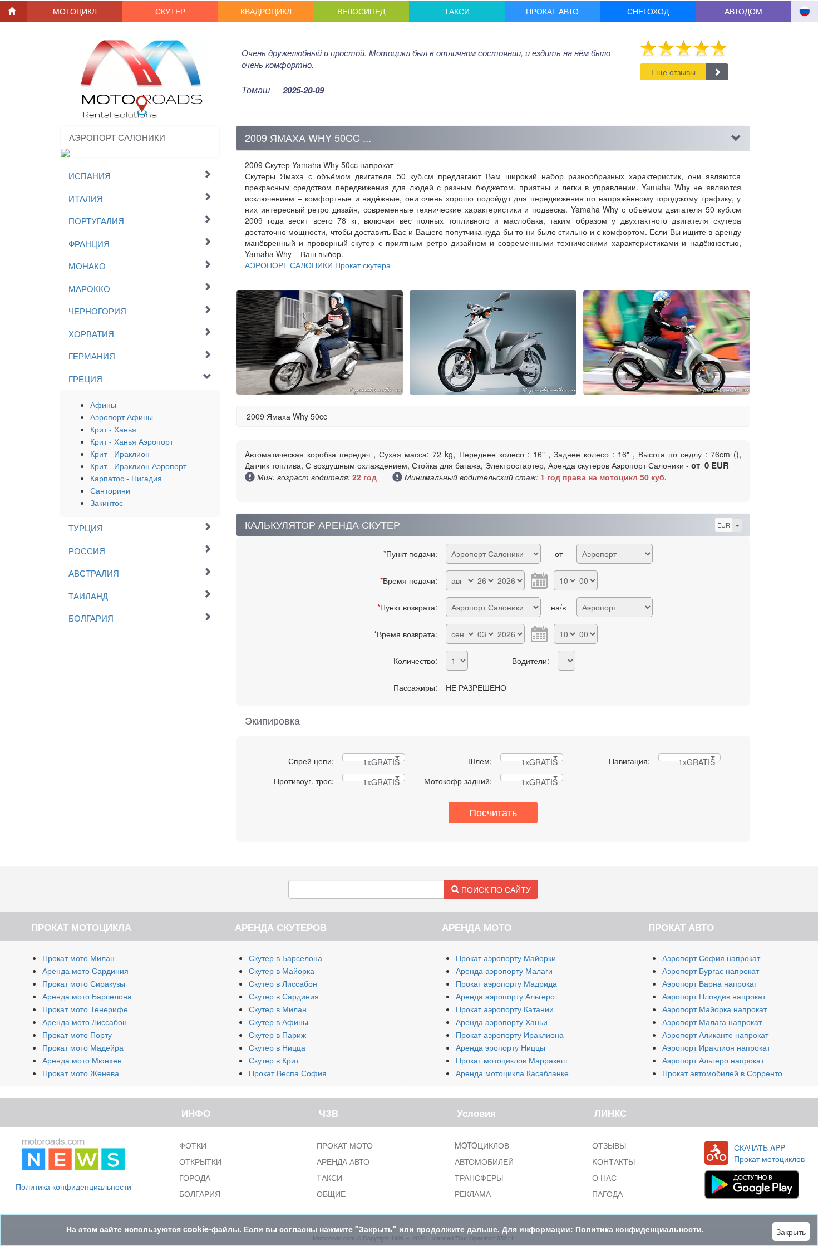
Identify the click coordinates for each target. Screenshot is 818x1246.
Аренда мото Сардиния (85, 970)
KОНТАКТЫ (613, 1161)
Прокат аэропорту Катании (505, 1008)
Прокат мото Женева (80, 1072)
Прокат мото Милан (78, 957)
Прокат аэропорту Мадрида (506, 983)
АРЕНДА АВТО (343, 1161)
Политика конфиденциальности (73, 1186)
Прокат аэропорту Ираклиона (510, 1034)
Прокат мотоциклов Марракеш (511, 1060)
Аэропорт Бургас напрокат (710, 970)
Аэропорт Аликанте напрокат (715, 1034)
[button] (75, 11)
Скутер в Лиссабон (283, 983)
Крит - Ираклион (120, 453)
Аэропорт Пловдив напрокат (714, 996)
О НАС (604, 1177)
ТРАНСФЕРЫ (479, 1177)
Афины (103, 404)
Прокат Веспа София (288, 1072)
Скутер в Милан (278, 1008)
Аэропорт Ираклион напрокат (716, 1047)
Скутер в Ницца (277, 1047)
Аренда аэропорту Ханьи (502, 1021)
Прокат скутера (318, 264)
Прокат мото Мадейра (83, 1047)
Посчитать (493, 812)
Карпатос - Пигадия (126, 478)
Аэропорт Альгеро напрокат (713, 1060)
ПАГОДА (607, 1193)
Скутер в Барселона (285, 957)
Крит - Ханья (113, 429)
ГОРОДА (194, 1177)
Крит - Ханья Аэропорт (131, 441)
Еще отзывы (673, 71)
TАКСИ (329, 1177)
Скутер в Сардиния (284, 996)
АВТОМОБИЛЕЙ (484, 1161)
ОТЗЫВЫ (609, 1145)
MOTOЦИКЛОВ (482, 1145)
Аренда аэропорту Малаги (504, 970)
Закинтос (106, 502)
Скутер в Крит (274, 1060)
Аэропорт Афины (121, 416)
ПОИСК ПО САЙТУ (495, 889)
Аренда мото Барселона (87, 996)
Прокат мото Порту (77, 1034)
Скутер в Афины (278, 1021)
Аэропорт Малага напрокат (712, 1021)
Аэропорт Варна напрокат (709, 983)
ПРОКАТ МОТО (345, 1145)
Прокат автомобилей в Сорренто (722, 1072)
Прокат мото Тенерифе (85, 1008)
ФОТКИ (192, 1145)
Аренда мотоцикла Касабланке (512, 1072)
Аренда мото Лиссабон (84, 1021)
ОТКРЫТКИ (200, 1161)
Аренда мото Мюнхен (82, 1060)
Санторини (110, 490)
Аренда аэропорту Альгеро (505, 996)
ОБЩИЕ (331, 1193)
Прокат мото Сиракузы (83, 983)
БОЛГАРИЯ (199, 1193)
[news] (73, 1152)
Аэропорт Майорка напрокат (714, 1008)
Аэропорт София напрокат (711, 957)
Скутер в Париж (277, 1034)
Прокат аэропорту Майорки (506, 957)
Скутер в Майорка (281, 970)
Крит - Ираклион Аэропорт (138, 465)
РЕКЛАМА (473, 1193)
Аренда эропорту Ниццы (500, 1047)
